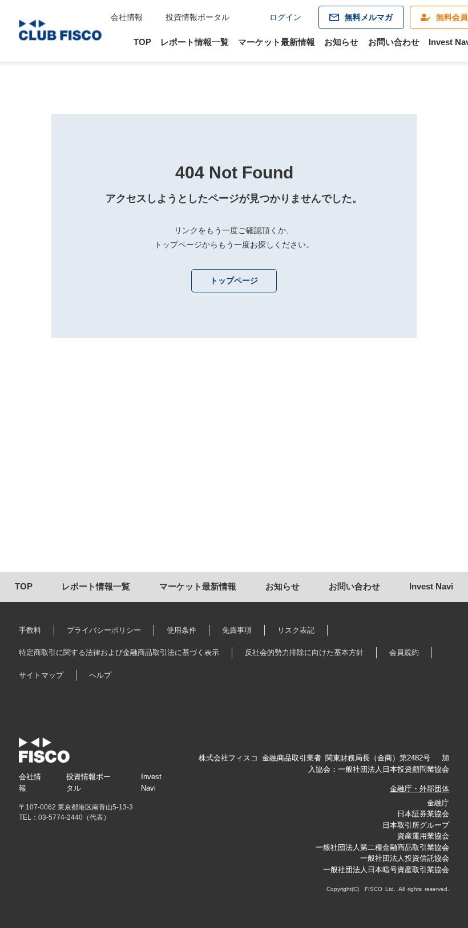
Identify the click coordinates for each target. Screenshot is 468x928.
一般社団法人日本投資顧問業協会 (393, 769)
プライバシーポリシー (104, 630)
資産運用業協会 (423, 836)
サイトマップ (41, 675)
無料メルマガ (369, 17)
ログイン (285, 17)
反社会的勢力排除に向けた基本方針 (304, 652)
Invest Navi (431, 586)
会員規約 (404, 652)
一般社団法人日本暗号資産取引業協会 (386, 869)
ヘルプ (100, 675)
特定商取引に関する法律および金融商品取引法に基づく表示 (119, 652)
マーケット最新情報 (276, 42)
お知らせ (341, 42)
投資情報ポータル (197, 17)
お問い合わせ (393, 42)
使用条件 (181, 630)
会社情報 (127, 17)
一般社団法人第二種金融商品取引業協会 (382, 847)
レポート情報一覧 (194, 42)
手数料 (30, 630)
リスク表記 (295, 630)
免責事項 (237, 630)
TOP (142, 42)
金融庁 (438, 803)
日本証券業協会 (423, 813)
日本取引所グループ (415, 825)
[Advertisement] (234, 475)
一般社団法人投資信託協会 (404, 858)
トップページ (234, 280)
